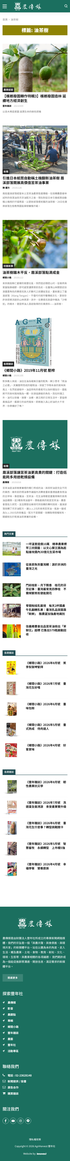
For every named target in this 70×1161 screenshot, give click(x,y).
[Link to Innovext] (42, 1154)
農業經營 (8, 89)
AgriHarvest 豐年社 (45, 1146)
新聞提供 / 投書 (17, 1081)
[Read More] (35, 68)
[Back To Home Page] (35, 923)
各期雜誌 (8, 364)
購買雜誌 (13, 1093)
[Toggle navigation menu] (6, 6)
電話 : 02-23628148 (20, 1075)
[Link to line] (28, 1121)
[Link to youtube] (13, 1121)
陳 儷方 (6, 188)
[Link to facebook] (6, 1121)
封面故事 (8, 266)
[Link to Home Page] (35, 6)
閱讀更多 (13, 977)
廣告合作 (13, 1087)
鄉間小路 (7, 277)
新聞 (6, 171)
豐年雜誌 (7, 106)
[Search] (65, 6)
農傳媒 (6, 482)
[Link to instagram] (21, 1121)
